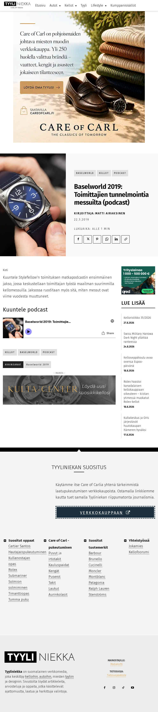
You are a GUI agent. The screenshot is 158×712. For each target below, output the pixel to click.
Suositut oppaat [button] (21, 540)
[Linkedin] (116, 239)
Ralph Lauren (99, 588)
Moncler (95, 571)
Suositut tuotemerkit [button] (98, 544)
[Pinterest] (97, 239)
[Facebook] (78, 239)
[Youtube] (132, 687)
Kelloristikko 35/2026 (137, 318)
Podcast (120, 173)
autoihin (45, 677)
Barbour (95, 553)
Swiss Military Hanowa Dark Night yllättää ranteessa (138, 338)
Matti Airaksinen (110, 213)
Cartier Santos (19, 546)
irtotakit (55, 559)
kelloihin (31, 677)
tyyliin (69, 677)
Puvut (53, 553)
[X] (88, 239)
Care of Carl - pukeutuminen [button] (60, 544)
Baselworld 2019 (37, 364)
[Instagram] (113, 687)
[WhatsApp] (106, 239)
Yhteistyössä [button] (139, 540)
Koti (5, 270)
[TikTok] (123, 687)
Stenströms (97, 594)
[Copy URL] (125, 239)
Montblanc (97, 577)
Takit (52, 582)
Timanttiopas (18, 593)
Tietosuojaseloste (116, 675)
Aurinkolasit (58, 594)
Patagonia (96, 582)
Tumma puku (18, 599)
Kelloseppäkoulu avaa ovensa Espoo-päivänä (138, 361)
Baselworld (85, 173)
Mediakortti (116, 664)
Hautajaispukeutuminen (27, 552)
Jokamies (136, 546)
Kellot (104, 173)
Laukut (54, 588)
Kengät (54, 571)
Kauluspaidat (59, 565)
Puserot (54, 577)
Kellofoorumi (139, 552)
